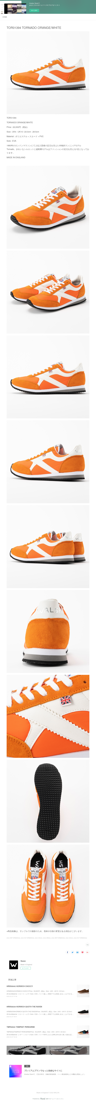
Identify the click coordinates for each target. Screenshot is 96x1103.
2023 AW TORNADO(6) (13, 938)
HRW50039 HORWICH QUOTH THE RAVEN (24, 1006)
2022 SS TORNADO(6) (80, 938)
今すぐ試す (34, 10)
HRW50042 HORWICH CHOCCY (20, 986)
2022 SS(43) (69, 938)
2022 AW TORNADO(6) (58, 938)
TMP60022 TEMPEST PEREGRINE (21, 1027)
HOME (4, 17)
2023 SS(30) (38, 938)
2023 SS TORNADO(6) (27, 938)
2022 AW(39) (47, 938)
